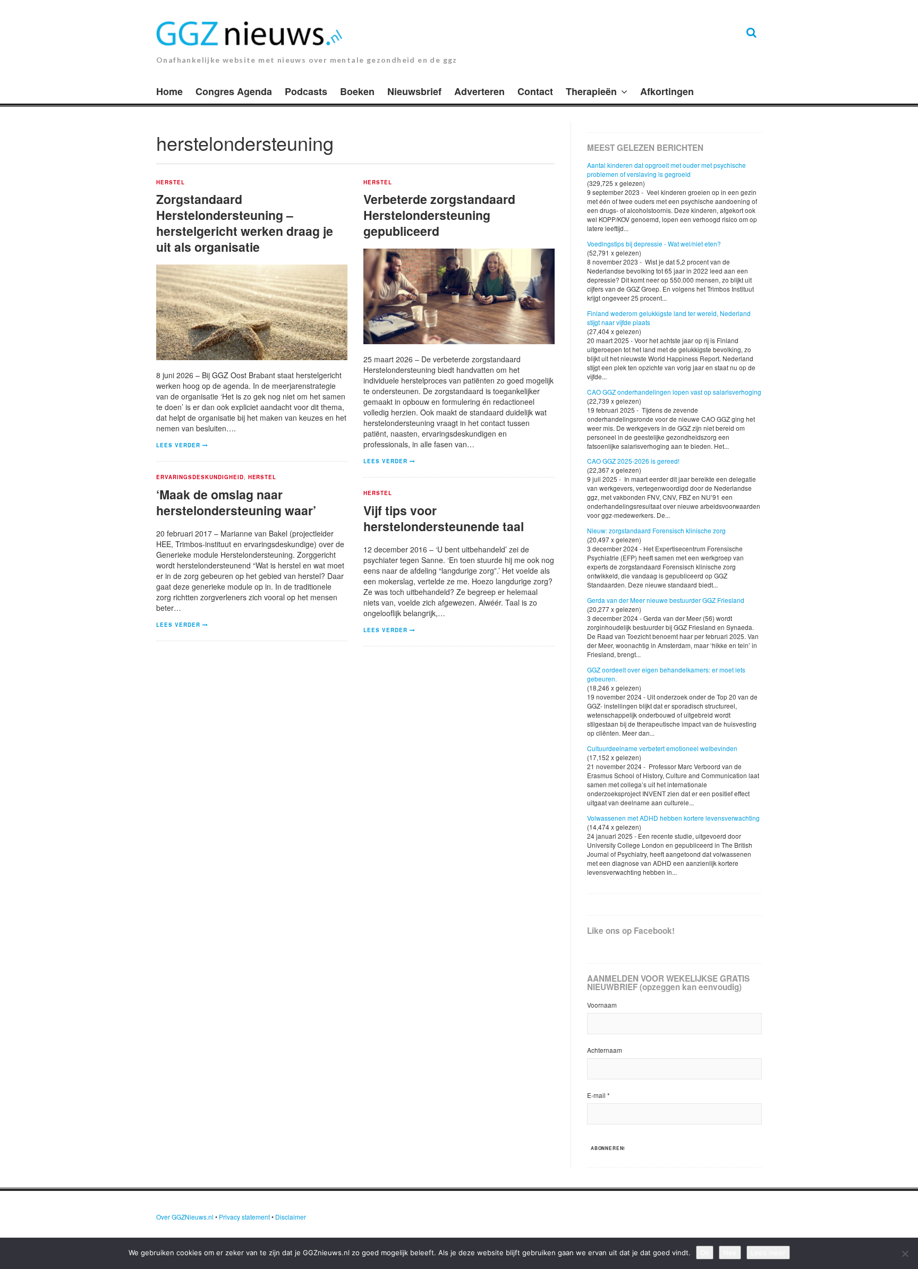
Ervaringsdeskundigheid (200, 477)
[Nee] (904, 1253)
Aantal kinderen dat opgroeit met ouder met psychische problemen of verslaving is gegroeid (666, 169)
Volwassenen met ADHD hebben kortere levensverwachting (673, 817)
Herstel (170, 182)
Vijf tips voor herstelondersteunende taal (443, 518)
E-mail (598, 1095)
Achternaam (604, 1049)
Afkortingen (667, 91)
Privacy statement (244, 1216)
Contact (535, 91)
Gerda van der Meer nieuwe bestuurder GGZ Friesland (665, 599)
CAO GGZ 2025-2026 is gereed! (633, 460)
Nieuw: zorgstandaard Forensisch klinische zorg (656, 530)
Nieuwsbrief (414, 91)
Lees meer (768, 1252)
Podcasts (306, 91)
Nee (730, 1252)
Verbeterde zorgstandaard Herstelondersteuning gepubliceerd (439, 215)
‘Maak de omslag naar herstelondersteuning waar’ (236, 502)
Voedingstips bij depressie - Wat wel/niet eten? (654, 243)
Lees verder (178, 445)
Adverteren (479, 91)
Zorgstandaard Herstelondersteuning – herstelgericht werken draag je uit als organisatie (244, 222)
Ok (704, 1252)
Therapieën (591, 91)
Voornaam (602, 1004)
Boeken (357, 91)
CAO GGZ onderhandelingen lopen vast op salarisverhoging (674, 391)
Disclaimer (290, 1216)
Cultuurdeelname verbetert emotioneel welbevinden (662, 748)
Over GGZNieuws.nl (185, 1216)
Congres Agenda (234, 91)
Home (169, 91)
